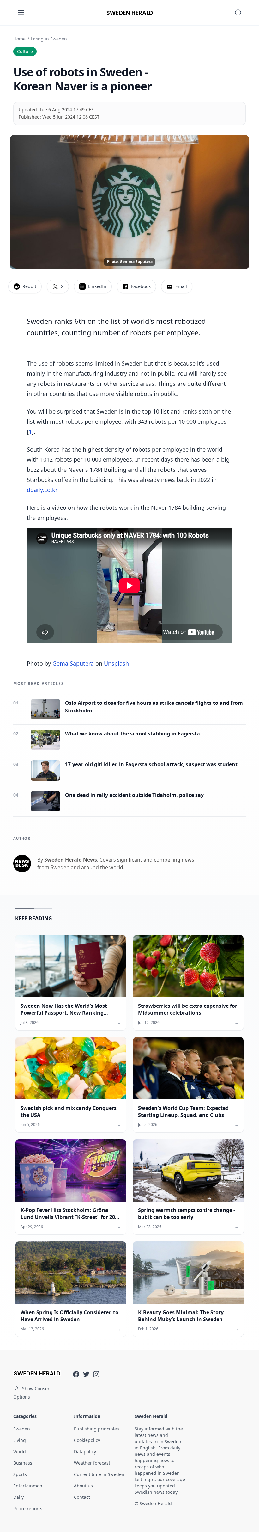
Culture (25, 51)
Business (22, 1463)
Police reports (27, 1508)
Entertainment (28, 1486)
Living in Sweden (49, 39)
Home (19, 39)
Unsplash (116, 663)
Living (19, 1440)
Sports (20, 1474)
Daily (18, 1497)
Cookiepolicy (87, 1440)
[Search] (238, 12)
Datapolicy (85, 1452)
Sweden (21, 1429)
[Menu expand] (20, 12)
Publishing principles (96, 1429)
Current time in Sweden (99, 1474)
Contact (82, 1497)
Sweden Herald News (70, 859)
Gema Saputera (73, 663)
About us (83, 1486)
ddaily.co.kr (42, 490)
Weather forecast (92, 1463)
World (19, 1452)
